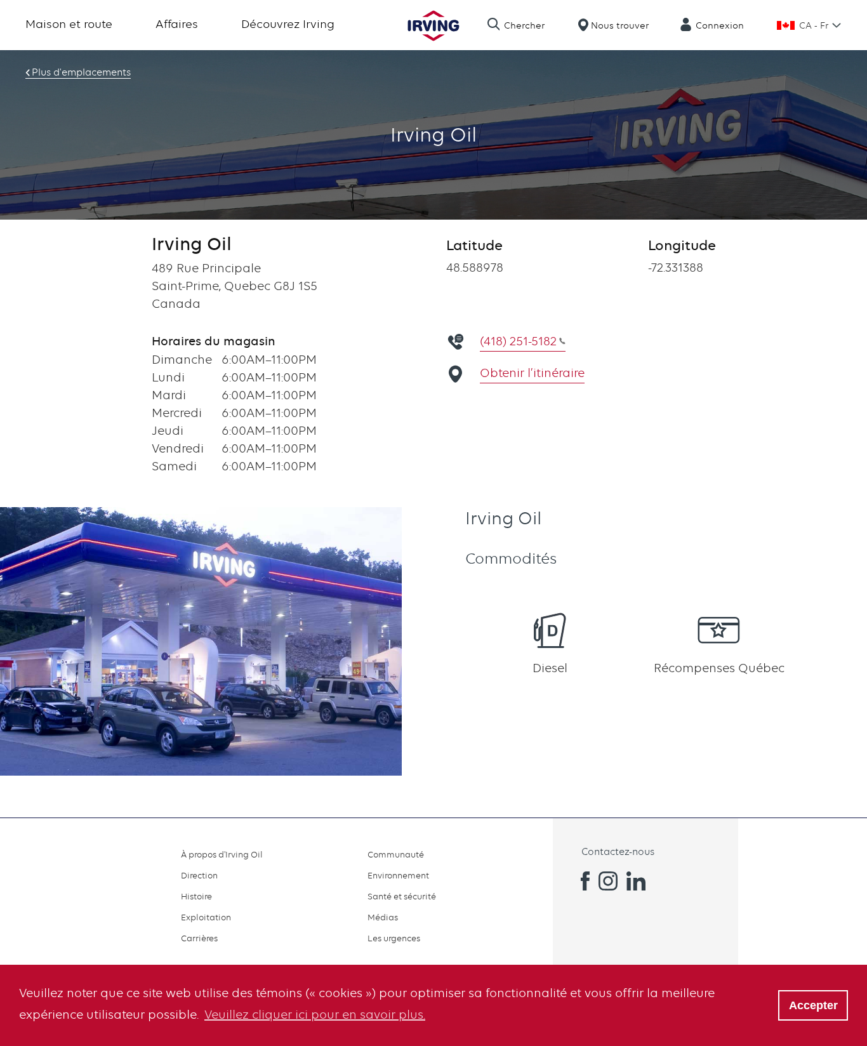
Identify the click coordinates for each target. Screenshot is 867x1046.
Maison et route (68, 23)
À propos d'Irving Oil (222, 854)
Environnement (398, 875)
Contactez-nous (617, 851)
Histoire (196, 896)
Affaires (177, 23)
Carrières (199, 938)
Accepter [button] (813, 1005)
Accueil (433, 26)
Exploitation (206, 917)
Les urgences (393, 938)
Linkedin (635, 880)
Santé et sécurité (401, 896)
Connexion (720, 25)
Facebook (580, 880)
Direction (199, 875)
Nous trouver (620, 25)
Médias (382, 917)
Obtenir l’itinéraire (532, 373)
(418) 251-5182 (518, 341)
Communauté (395, 854)
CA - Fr (814, 25)
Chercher (524, 25)
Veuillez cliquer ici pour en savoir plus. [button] (314, 1014)
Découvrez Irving (287, 23)
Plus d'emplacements (81, 72)
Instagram (608, 880)
